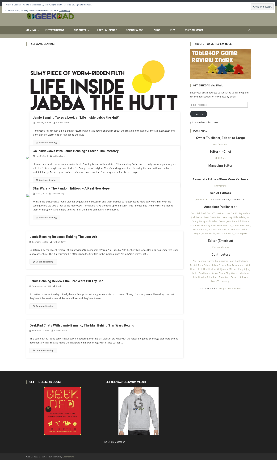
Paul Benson (199, 260)
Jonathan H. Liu (204, 199)
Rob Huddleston (207, 269)
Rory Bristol (204, 265)
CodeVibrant (68, 456)
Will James (222, 269)
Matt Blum (220, 158)
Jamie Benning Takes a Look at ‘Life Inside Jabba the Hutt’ (76, 117)
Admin (59, 286)
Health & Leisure (106, 30)
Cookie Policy (64, 10)
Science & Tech (135, 30)
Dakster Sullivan (239, 277)
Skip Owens (232, 273)
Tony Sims (224, 277)
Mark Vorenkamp (220, 281)
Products (80, 30)
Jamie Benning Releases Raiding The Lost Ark (63, 237)
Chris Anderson (220, 247)
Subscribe (198, 114)
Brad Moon (204, 273)
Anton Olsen (218, 273)
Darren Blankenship (217, 260)
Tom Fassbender (236, 265)
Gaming (31, 30)
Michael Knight (237, 269)
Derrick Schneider (208, 277)
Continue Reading (48, 142)
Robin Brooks (219, 265)
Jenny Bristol (220, 185)
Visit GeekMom (194, 30)
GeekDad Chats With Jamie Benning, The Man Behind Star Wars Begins (81, 325)
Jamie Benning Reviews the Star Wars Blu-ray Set (66, 281)
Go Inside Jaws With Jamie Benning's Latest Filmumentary (76, 151)
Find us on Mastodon (114, 441)
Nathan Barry (62, 122)
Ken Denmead (220, 144)
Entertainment (54, 30)
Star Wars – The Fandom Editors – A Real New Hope (71, 188)
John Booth (235, 260)
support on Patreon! (230, 288)
